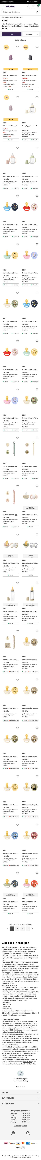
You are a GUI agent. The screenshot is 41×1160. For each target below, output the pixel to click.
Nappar (16, 958)
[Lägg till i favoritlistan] (17, 47)
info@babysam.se (20, 1126)
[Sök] (37, 12)
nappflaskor (27, 1062)
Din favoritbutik (32, 2)
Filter (11, 34)
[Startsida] (10, 7)
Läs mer (4, 28)
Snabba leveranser (8, 2)
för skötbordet (21, 1064)
